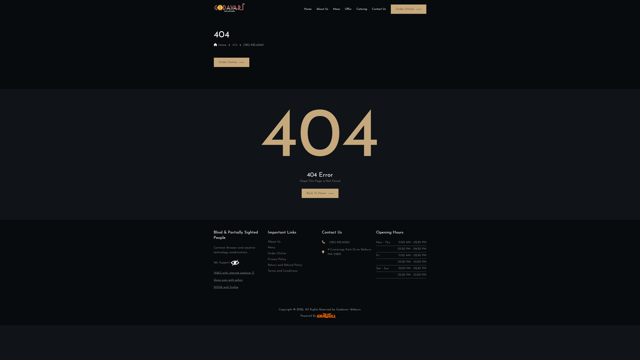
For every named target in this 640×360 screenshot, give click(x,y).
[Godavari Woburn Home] (229, 9)
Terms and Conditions (282, 271)
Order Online (277, 253)
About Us (322, 9)
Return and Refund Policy (285, 265)
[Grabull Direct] (328, 316)
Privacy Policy (277, 259)
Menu (336, 9)
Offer (348, 9)
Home (308, 9)
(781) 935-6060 (253, 45)
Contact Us (379, 9)
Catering (361, 9)
